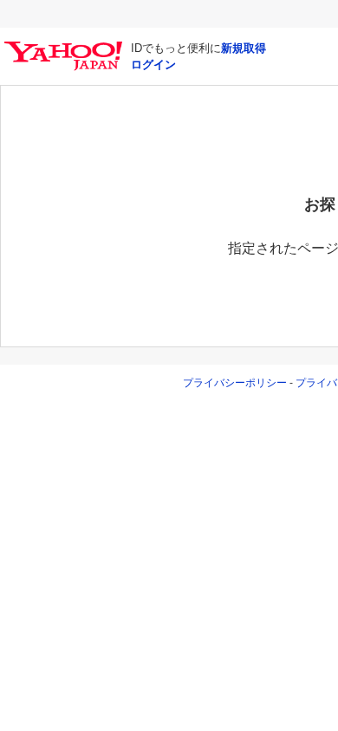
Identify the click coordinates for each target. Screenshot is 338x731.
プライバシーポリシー (235, 383)
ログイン (153, 64)
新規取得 (243, 48)
